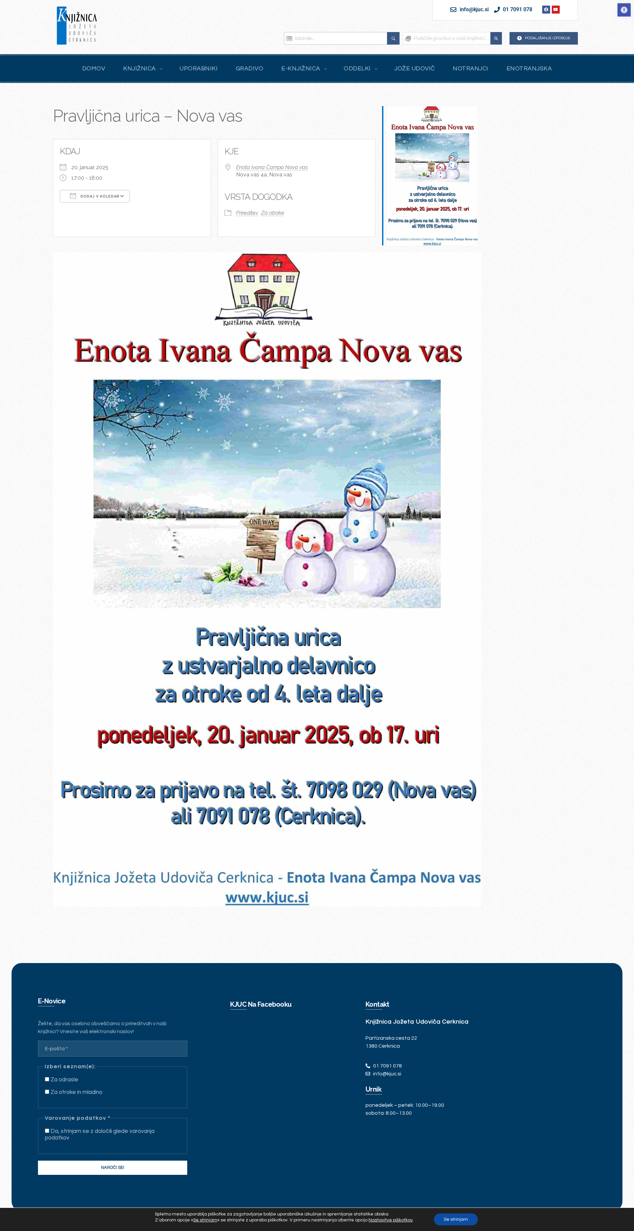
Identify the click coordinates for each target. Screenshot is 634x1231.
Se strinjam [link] (205, 1220)
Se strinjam (456, 1219)
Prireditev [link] (247, 213)
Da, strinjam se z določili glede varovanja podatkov (100, 1134)
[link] (624, 10)
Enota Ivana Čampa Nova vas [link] (272, 167)
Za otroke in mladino (75, 1092)
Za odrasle (63, 1080)
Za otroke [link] (272, 213)
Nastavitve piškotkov (391, 1220)
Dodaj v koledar (99, 196)
